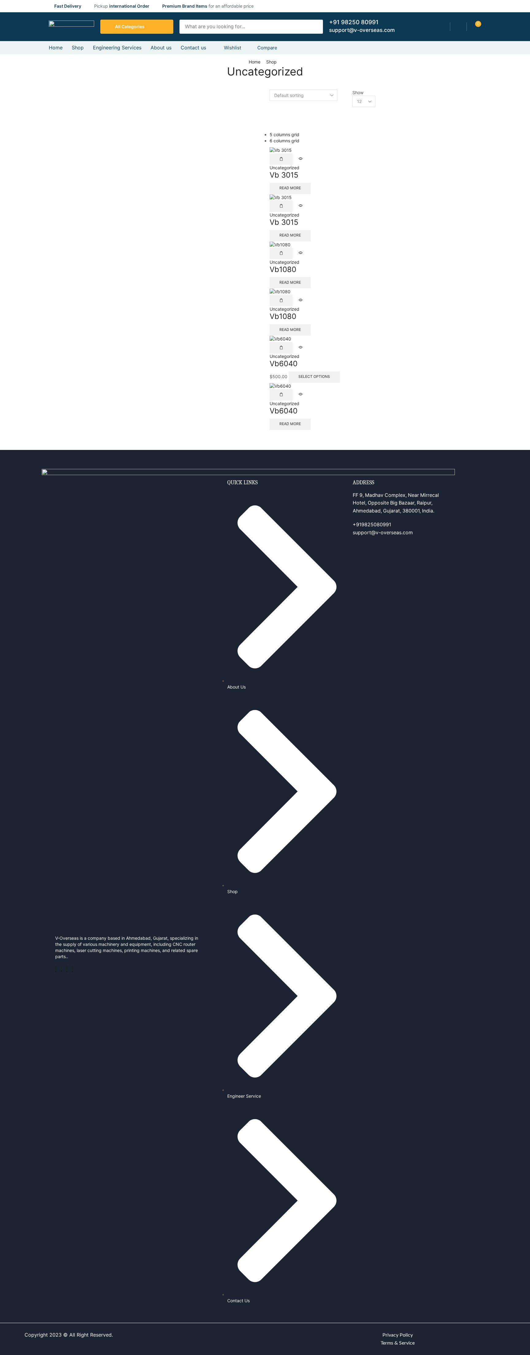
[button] (458, 26)
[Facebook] (55, 969)
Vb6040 (284, 363)
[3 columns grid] (271, 110)
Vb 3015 (284, 175)
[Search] (316, 26)
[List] (271, 122)
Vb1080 (283, 269)
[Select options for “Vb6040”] (281, 347)
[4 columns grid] (271, 116)
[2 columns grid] (271, 103)
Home (254, 61)
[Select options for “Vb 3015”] (281, 159)
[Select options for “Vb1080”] (281, 253)
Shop (271, 61)
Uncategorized (284, 167)
